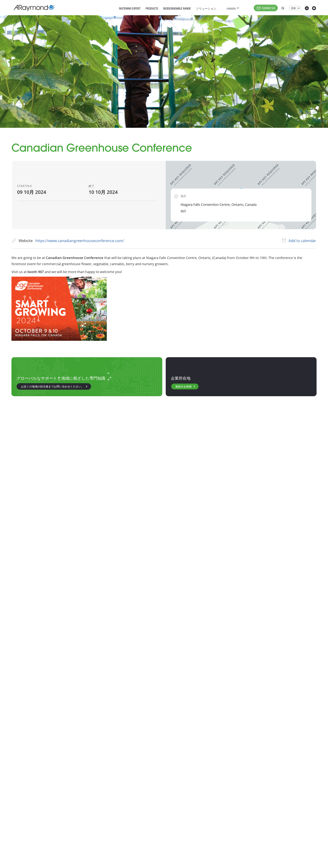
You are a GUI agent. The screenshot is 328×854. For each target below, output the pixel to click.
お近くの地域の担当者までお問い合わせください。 (52, 386)
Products (152, 8)
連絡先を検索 (183, 386)
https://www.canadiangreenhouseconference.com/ (79, 240)
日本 (293, 8)
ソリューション (206, 8)
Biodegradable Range (177, 8)
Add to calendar (302, 240)
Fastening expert (129, 8)
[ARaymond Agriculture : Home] (32, 8)
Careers (231, 9)
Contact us (268, 8)
